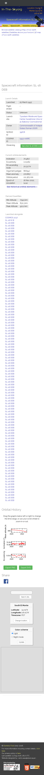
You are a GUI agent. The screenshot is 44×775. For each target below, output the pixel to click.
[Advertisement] (22, 59)
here (19, 753)
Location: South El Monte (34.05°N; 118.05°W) (34, 10)
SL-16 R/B (9, 220)
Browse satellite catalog (12, 30)
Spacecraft (15, 26)
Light (15, 633)
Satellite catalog (30, 26)
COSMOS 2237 (11, 218)
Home (5, 26)
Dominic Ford (9, 746)
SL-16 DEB (9, 223)
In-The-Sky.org (12, 9)
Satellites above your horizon (22, 32)
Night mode (18, 637)
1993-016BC (25, 139)
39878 (22, 132)
